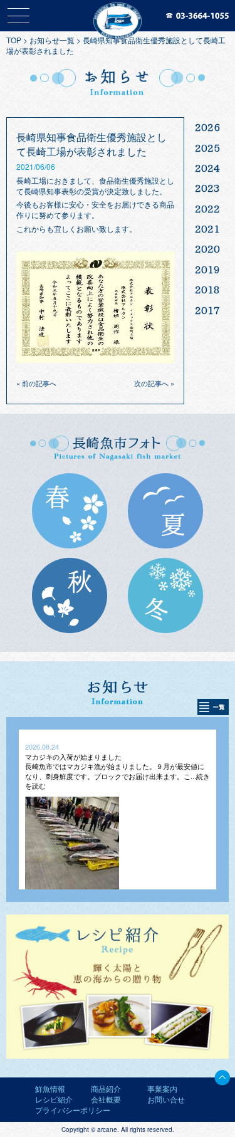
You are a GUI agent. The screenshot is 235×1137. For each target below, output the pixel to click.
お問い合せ (166, 1099)
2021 (207, 228)
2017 (207, 310)
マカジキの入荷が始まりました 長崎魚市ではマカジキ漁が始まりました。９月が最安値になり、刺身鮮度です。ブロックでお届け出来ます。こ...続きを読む (117, 771)
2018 (207, 289)
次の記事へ (151, 383)
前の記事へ (39, 383)
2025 (207, 148)
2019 (207, 269)
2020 (207, 248)
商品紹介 (106, 1088)
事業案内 (162, 1088)
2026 (207, 127)
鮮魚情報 (50, 1088)
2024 (207, 168)
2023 (207, 188)
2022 (207, 208)
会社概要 (106, 1099)
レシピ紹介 (54, 1099)
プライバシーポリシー (72, 1109)
